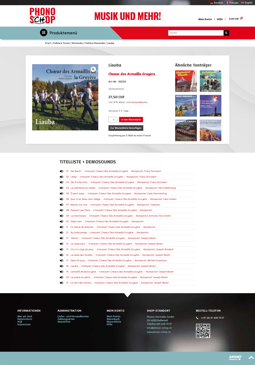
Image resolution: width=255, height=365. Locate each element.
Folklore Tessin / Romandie (68, 43)
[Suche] (226, 33)
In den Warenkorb (131, 119)
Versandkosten (139, 102)
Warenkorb (113, 319)
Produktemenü (63, 33)
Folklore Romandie (95, 43)
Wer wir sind (24, 316)
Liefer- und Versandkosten (73, 316)
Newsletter (64, 321)
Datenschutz (24, 319)
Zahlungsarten (66, 319)
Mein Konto (205, 19)
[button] (93, 69)
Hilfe (220, 19)
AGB (19, 321)
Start (48, 43)
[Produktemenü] (43, 32)
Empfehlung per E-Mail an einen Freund (129, 135)
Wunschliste (114, 321)
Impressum (24, 324)
